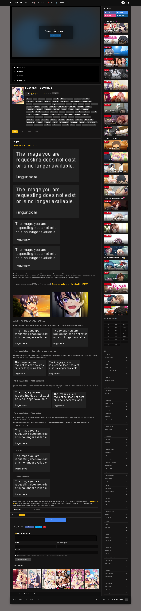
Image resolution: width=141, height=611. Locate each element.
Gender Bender (110, 511)
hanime (81, 104)
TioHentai (39, 122)
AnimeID (56, 98)
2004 (108, 342)
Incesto (29, 114)
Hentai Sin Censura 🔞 (44, 3)
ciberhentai (39, 101)
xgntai (78, 125)
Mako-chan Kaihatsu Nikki (25, 145)
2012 (116, 333)
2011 (124, 333)
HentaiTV (78, 111)
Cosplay (108, 442)
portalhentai (30, 119)
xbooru (72, 125)
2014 (124, 330)
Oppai (77, 117)
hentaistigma (70, 111)
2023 (124, 322)
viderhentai (47, 125)
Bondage (108, 413)
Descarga (22, 514)
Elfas (107, 482)
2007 (108, 339)
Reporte (36, 131)
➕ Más (68, 3)
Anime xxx (41, 98)
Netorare (64, 117)
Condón (108, 439)
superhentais (79, 119)
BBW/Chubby (109, 403)
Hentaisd (62, 111)
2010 (108, 336)
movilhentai (39, 117)
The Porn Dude (30, 122)
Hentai (87, 104)
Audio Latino (109, 400)
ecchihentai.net (37, 104)
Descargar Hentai (75, 101)
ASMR (107, 393)
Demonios (108, 452)
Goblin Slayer (109, 517)
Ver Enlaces (55, 520)
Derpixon (108, 455)
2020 (124, 324)
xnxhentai (85, 125)
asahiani (70, 98)
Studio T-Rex (70, 119)
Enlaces (21, 131)
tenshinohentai (88, 119)
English (54, 104)
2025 (108, 322)
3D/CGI (108, 354)
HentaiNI (38, 111)
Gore (107, 521)
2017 (124, 327)
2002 (124, 342)
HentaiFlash (39, 109)
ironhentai (36, 114)
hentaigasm (48, 109)
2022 (108, 324)
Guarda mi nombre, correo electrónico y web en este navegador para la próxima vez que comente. (42, 555)
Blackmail (108, 406)
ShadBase (53, 119)
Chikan (108, 423)
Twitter (121, 12)
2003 (116, 342)
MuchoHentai (48, 117)
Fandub (108, 501)
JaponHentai (45, 114)
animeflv (49, 98)
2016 (108, 330)
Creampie (55, 101)
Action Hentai (109, 357)
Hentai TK (37, 106)
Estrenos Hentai (110, 491)
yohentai (92, 125)
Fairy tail (108, 498)
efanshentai (47, 104)
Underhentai (74, 122)
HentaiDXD (88, 106)
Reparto (29, 131)
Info (15, 131)
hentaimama (85, 109)
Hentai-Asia (52, 106)
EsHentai (62, 104)
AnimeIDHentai (110, 380)
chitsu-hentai (30, 101)
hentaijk (64, 109)
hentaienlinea (30, 109)
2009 (116, 336)
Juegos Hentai (68, 114)
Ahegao (29, 98)
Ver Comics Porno (92, 122)
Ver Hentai (29, 125)
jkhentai (52, 114)
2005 (124, 339)
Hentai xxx (44, 106)
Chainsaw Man (109, 419)
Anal (35, 98)
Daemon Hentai (64, 101)
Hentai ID (29, 106)
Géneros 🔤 (54, 3)
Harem (108, 531)
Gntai (75, 104)
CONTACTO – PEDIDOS (117, 599)
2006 (116, 339)
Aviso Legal (106, 599)
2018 (116, 327)
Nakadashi (56, 117)
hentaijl (71, 109)
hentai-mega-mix (63, 106)
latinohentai (85, 114)
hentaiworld (86, 111)
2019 (108, 327)
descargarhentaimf (86, 101)
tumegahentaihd (64, 122)
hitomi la (94, 111)
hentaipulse (54, 111)
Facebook (109, 12)
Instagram (121, 15)
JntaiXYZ (60, 114)
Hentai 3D (94, 104)
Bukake (108, 416)
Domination (109, 465)
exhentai (69, 104)
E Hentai (29, 104)
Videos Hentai (38, 125)
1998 (108, 344)
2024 (116, 322)
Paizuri (88, 117)
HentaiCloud (109, 567)
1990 (116, 344)
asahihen (77, 98)
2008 (124, 336)
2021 (116, 324)
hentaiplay (45, 111)
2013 (108, 333)
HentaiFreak (109, 580)
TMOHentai (47, 122)
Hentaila (77, 109)
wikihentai (65, 125)
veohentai (82, 122)
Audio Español (109, 397)
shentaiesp (61, 119)
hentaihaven (56, 109)
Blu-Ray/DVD (85, 98)
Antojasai (63, 98)
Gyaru (107, 524)
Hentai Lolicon (109, 544)
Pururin (37, 119)
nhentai (71, 117)
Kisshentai (77, 114)
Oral (82, 117)
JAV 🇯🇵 (62, 3)
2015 (116, 330)
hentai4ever (72, 106)
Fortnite (108, 504)
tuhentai (55, 122)
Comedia (108, 436)
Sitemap (98, 599)
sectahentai (45, 119)
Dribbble (109, 15)
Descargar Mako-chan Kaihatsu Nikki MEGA (70, 284)
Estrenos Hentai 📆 (30, 3)
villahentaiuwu (56, 125)
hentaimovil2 (30, 111)
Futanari (108, 508)
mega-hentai (30, 117)
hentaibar (80, 106)
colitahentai (47, 101)
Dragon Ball (109, 468)
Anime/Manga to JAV (111, 370)
